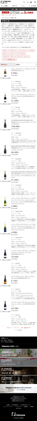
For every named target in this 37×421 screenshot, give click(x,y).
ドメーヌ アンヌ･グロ (20, 267)
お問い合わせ (18, 408)
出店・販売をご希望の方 (6, 340)
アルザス (32, 50)
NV (19, 109)
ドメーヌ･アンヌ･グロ (20, 318)
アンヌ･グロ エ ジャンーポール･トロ (23, 293)
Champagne (18, 133)
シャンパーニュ (23, 50)
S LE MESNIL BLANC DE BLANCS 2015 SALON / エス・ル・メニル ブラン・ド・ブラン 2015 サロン (23, 121)
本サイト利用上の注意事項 (7, 341)
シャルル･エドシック (20, 162)
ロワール (5, 53)
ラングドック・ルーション (22, 56)
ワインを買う (4, 6)
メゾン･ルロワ (18, 85)
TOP (3, 15)
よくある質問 (32, 6)
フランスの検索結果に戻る (9, 59)
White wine (18, 81)
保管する (14, 6)
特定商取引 (26, 406)
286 (22, 327)
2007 (19, 160)
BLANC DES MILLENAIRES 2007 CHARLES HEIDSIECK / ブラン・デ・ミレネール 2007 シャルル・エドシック (23, 147)
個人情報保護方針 (15, 404)
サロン (16, 137)
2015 (19, 135)
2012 (19, 187)
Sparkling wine (18, 211)
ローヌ (11, 53)
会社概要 (8, 404)
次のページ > (27, 327)
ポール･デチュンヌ (19, 189)
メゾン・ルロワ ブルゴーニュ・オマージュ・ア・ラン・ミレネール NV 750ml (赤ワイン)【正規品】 (23, 96)
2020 (19, 291)
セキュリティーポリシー (8, 406)
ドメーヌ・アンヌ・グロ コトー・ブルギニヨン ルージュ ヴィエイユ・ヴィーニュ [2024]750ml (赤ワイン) (23, 252)
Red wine (17, 107)
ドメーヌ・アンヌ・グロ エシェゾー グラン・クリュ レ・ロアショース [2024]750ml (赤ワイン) (23, 303)
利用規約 (32, 406)
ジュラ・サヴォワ (20, 53)
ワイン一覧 (7, 15)
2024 (19, 265)
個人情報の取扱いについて (25, 404)
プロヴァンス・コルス (8, 56)
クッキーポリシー (18, 406)
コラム (23, 6)
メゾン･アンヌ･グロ (20, 215)
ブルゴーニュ (13, 50)
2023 (19, 83)
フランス (14, 15)
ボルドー (5, 50)
